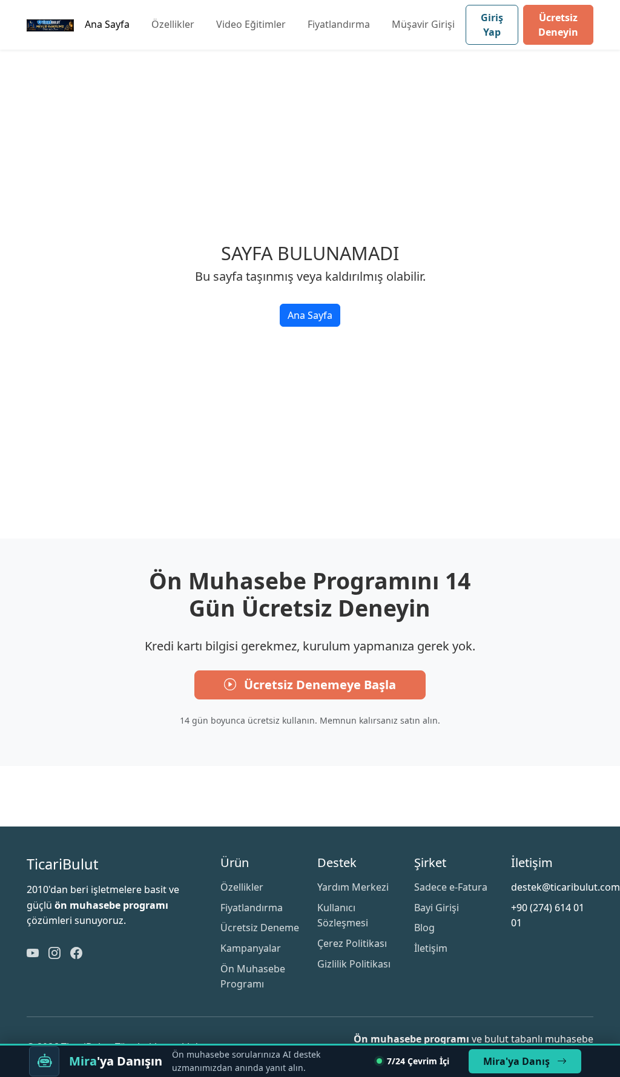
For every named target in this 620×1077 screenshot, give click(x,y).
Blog (424, 927)
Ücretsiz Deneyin (558, 25)
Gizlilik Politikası (354, 964)
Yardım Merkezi (353, 887)
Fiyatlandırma (339, 24)
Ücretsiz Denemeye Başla (318, 684)
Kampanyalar (250, 948)
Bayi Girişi (436, 907)
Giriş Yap (492, 25)
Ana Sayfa (107, 24)
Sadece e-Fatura (450, 887)
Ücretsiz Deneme (259, 927)
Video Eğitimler (251, 24)
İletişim (430, 948)
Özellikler (172, 24)
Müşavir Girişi (423, 24)
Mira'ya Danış (517, 1061)
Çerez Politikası (352, 943)
